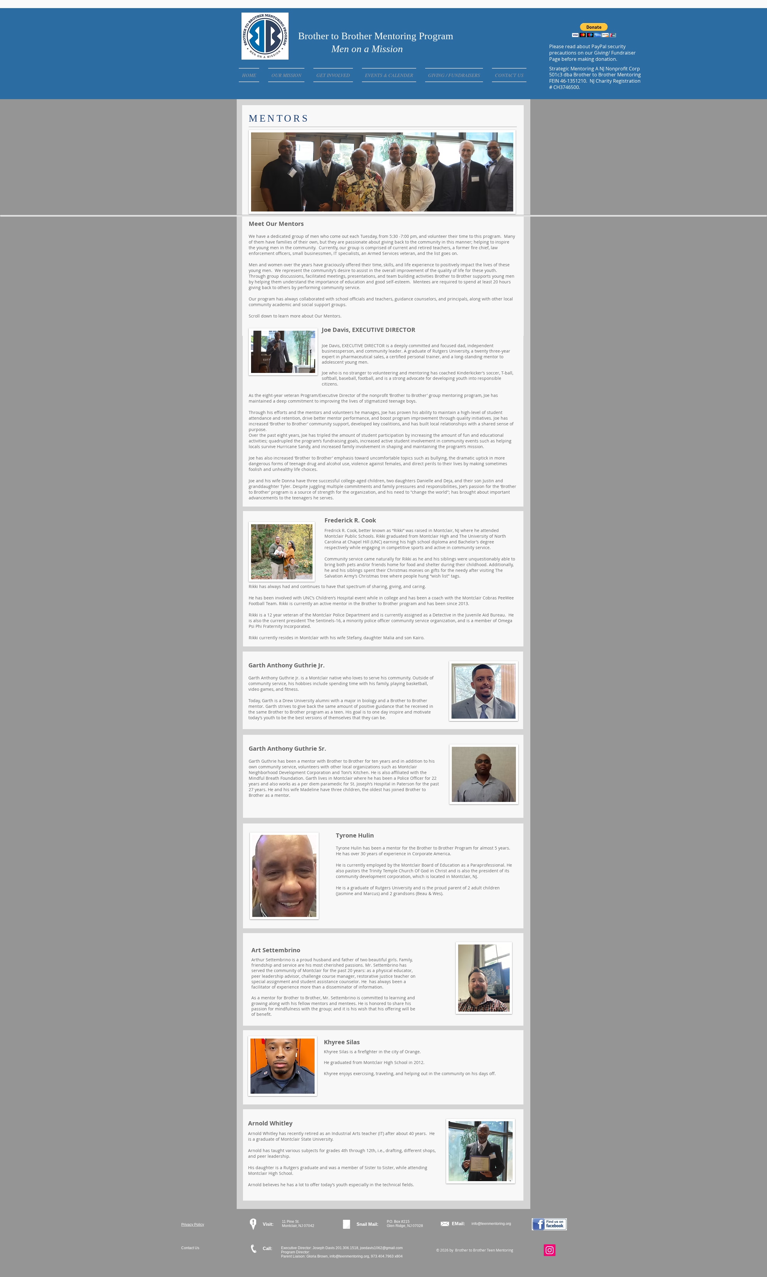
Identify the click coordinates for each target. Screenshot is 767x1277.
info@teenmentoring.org (491, 1224)
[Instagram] (549, 1250)
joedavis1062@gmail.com (381, 1248)
